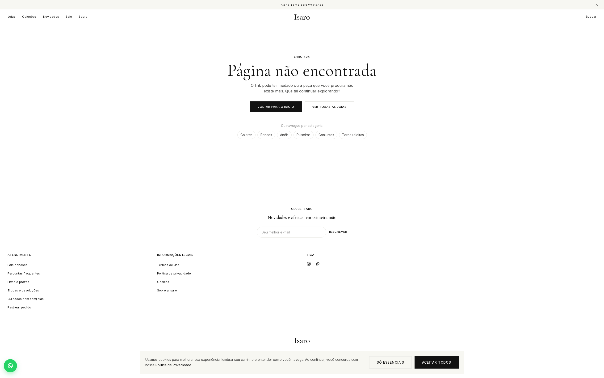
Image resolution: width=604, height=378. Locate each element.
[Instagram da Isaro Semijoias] (309, 264)
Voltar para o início (275, 106)
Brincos (266, 135)
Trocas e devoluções (23, 290)
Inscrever (338, 231)
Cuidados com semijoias (26, 299)
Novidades (51, 16)
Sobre (83, 16)
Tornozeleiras (353, 135)
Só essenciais (390, 362)
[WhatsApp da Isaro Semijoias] (318, 264)
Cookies (163, 282)
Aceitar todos (436, 362)
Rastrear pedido (19, 307)
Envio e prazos (18, 282)
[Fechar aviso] (596, 4)
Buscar (591, 16)
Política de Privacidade (173, 365)
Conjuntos (326, 135)
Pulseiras (303, 135)
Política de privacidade (174, 273)
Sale (69, 16)
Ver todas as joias (329, 106)
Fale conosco (18, 265)
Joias (12, 16)
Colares (246, 135)
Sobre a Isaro (167, 290)
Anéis (284, 135)
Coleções (29, 16)
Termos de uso (168, 265)
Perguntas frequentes (24, 273)
